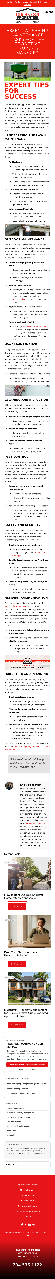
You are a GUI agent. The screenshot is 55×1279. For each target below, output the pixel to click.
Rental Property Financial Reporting (20, 1093)
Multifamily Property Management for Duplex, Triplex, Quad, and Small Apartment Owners (26, 1013)
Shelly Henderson (30, 784)
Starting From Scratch (35, 823)
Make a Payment (27, 1190)
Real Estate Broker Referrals (27, 1211)
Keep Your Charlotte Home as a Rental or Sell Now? (23, 954)
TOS (48, 1232)
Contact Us (10, 1135)
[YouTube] (25, 1225)
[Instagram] (33, 1225)
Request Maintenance (27, 1206)
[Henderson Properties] (27, 15)
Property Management (15, 1108)
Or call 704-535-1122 (27, 1070)
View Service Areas (16, 1165)
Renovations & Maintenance (17, 1126)
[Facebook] (22, 1225)
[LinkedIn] (29, 1225)
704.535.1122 (27, 767)
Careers (27, 1216)
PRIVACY (27, 1235)
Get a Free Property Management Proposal (27, 1064)
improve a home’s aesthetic (35, 326)
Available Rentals (13, 1121)
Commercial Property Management (20, 1117)
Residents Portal (27, 1195)
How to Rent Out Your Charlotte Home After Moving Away (23, 896)
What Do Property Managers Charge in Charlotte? (26, 1084)
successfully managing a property (19, 606)
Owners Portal (27, 1200)
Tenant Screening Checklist (17, 1089)
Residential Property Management (20, 1113)
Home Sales (11, 1130)
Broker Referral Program (27, 1185)
